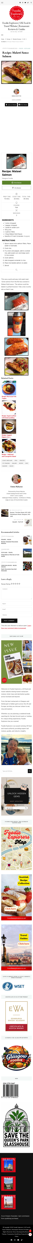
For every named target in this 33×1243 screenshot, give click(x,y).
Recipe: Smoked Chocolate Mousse (9, 542)
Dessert (3, 539)
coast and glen (7, 460)
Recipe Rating (5, 584)
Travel (10, 552)
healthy (22, 460)
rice (27, 463)
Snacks (3, 566)
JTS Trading (6, 463)
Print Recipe (23, 105)
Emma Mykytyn (16, 96)
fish (16, 460)
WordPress (17, 1234)
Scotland (27, 48)
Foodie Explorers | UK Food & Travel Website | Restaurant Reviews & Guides (16, 26)
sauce (11, 466)
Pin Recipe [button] (17, 188)
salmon (4, 466)
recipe (21, 463)
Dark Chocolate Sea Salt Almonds (9, 570)
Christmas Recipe (6, 565)
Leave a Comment (16, 99)
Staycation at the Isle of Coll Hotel (10, 555)
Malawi (14, 463)
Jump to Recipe (11, 105)
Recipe (21, 48)
